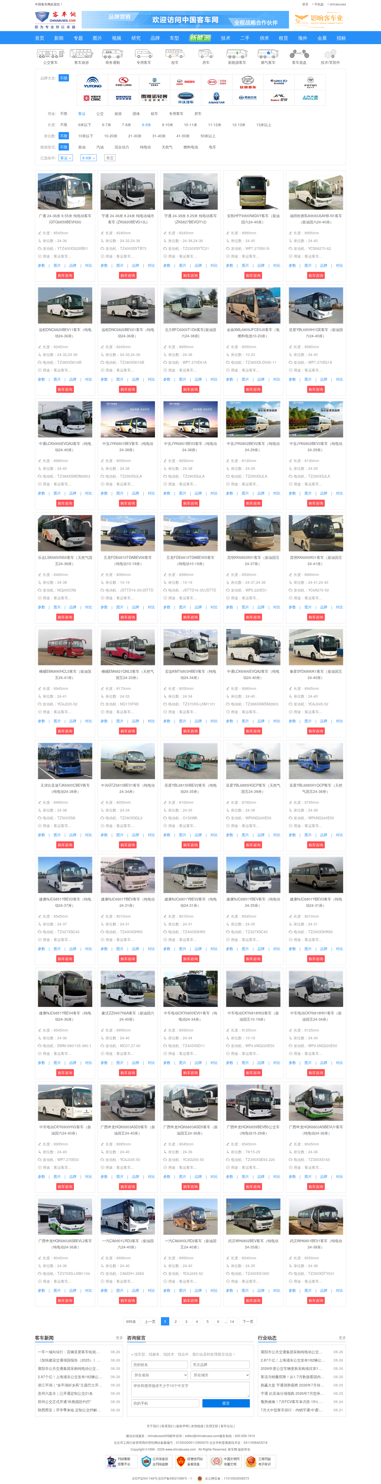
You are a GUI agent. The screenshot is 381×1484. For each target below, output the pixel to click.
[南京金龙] (185, 98)
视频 (116, 37)
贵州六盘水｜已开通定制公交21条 (65, 1393)
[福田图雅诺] (154, 98)
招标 (341, 37)
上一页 (150, 1321)
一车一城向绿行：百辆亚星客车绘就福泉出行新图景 (70, 1351)
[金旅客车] (154, 82)
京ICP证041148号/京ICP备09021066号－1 (162, 1478)
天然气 (167, 146)
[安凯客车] (248, 82)
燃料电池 (191, 146)
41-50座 (183, 135)
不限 (63, 77)
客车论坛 (227, 1426)
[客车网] (55, 20)
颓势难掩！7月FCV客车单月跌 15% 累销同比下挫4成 (293, 1401)
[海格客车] (185, 82)
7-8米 (126, 124)
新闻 (59, 37)
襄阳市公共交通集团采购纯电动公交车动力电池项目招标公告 (70, 1368)
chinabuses (338, 4)
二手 (245, 37)
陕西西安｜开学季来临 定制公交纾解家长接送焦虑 (70, 1409)
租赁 (283, 37)
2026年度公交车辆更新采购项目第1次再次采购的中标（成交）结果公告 (293, 1368)
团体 (136, 113)
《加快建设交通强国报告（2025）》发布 (70, 1360)
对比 (88, 265)
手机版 (319, 4)
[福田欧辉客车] (310, 82)
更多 (119, 1337)
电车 (212, 146)
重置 (110, 157)
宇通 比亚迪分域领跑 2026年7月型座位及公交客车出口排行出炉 (293, 1393)
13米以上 (263, 124)
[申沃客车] (279, 98)
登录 (305, 4)
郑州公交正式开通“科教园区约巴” (64, 1401)
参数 (41, 265)
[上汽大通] (310, 98)
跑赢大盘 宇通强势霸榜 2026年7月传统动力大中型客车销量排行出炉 (293, 1384)
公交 (100, 113)
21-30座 (135, 135)
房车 (198, 113)
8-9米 (146, 124)
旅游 (118, 113)
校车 (154, 113)
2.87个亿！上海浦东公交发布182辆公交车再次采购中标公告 (70, 1376)
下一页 (248, 1321)
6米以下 (84, 124)
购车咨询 (65, 275)
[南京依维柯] (123, 98)
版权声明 (182, 1426)
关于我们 (153, 1426)
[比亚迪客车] (216, 82)
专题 (78, 37)
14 (232, 1321)
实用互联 (212, 1426)
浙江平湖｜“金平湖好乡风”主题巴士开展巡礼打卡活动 (70, 1384)
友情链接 (197, 1426)
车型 (174, 37)
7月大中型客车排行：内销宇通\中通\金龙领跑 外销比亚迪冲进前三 (293, 1409)
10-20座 (110, 135)
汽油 (100, 146)
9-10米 (167, 124)
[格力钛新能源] (279, 82)
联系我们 (167, 1426)
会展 (322, 37)
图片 (97, 37)
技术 (225, 37)
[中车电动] (92, 98)
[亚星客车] (216, 98)
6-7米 (106, 124)
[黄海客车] (248, 98)
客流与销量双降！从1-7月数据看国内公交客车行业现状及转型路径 (293, 1376)
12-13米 (238, 124)
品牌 (155, 37)
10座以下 (85, 135)
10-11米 (190, 124)
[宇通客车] (92, 82)
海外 (302, 37)
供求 (264, 37)
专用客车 (176, 113)
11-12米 (214, 124)
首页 (39, 37)
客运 (82, 113)
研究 (136, 37)
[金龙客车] (123, 82)
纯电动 (145, 146)
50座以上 (208, 135)
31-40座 (159, 135)
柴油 (82, 146)
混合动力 (122, 146)
